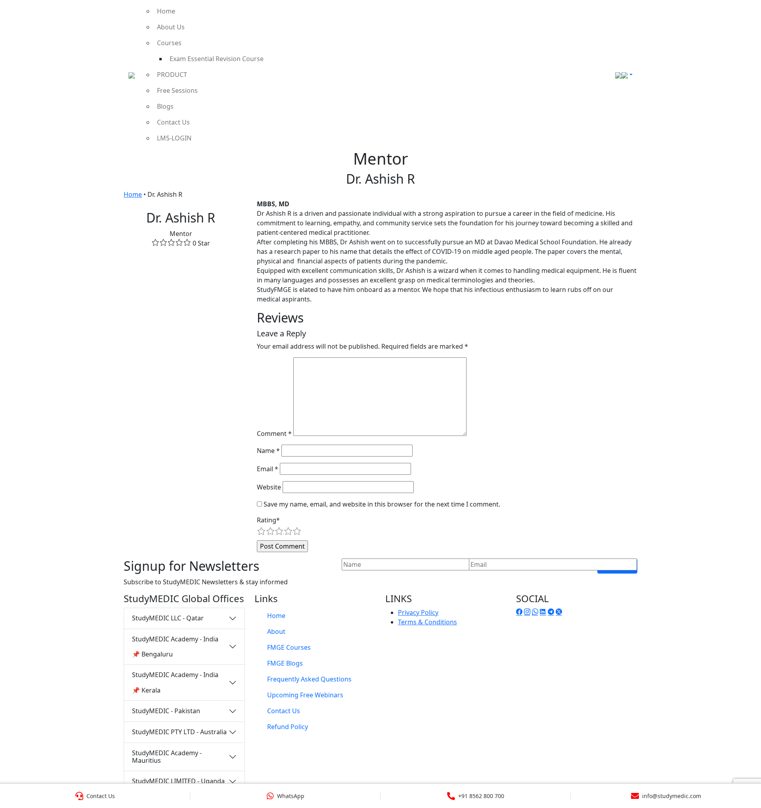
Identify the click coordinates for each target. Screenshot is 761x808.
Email (267, 468)
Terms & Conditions (427, 622)
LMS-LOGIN (174, 138)
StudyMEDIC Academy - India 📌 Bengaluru (175, 646)
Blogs (165, 106)
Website (269, 487)
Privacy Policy (418, 612)
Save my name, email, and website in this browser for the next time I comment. (382, 504)
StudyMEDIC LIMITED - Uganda (178, 781)
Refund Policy (287, 726)
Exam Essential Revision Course (217, 58)
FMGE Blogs (285, 663)
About (276, 631)
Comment (274, 433)
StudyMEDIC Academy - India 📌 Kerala (175, 682)
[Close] (746, 17)
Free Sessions (177, 90)
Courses (169, 42)
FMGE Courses (289, 647)
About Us (171, 27)
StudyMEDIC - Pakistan (166, 710)
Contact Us (173, 122)
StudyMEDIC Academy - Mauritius (167, 757)
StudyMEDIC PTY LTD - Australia (179, 731)
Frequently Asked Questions (309, 679)
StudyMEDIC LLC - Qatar (168, 618)
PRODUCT (172, 74)
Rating (268, 520)
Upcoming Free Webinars (305, 695)
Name (268, 450)
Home (166, 11)
